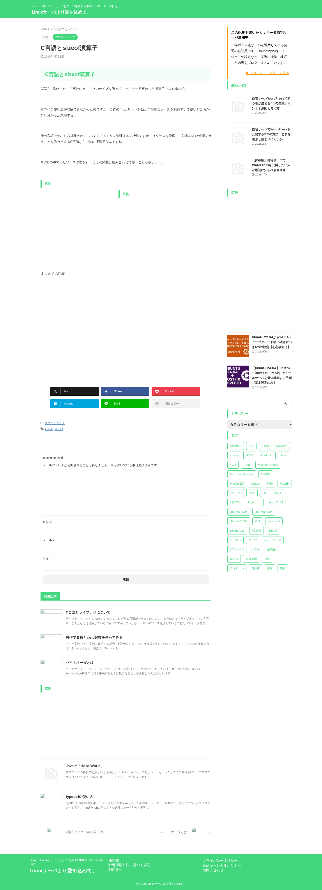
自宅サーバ (237, 568)
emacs (234, 455)
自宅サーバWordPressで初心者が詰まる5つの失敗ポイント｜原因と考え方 (271, 103)
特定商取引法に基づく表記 (129, 865)
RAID (252, 493)
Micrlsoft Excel (268, 464)
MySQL (266, 474)
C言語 (49, 429)
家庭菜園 (251, 559)
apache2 (235, 446)
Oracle (255, 483)
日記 (267, 559)
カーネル (235, 540)
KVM (233, 464)
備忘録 (59, 429)
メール (49, 540)
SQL (265, 493)
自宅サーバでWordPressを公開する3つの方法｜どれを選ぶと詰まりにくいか (271, 134)
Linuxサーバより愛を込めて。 (61, 12)
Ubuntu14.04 (239, 511)
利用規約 (115, 869)
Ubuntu (253, 502)
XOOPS (256, 530)
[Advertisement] (77, 220)
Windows (274, 521)
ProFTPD (236, 493)
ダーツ (252, 540)
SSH (278, 493)
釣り (283, 568)
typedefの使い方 (79, 796)
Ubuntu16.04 (263, 511)
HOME (113, 860)
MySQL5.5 (237, 483)
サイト (47, 558)
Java (283, 455)
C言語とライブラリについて (88, 612)
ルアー (255, 549)
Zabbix (273, 530)
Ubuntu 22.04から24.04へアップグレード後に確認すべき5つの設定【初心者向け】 (272, 342)
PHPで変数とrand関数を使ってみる (94, 637)
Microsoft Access (242, 474)
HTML (250, 455)
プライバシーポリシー (220, 860)
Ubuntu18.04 (239, 521)
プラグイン (237, 549)
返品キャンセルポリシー (222, 865)
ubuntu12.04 (274, 502)
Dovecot (282, 446)
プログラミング (55, 423)
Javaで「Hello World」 (85, 766)
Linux (247, 464)
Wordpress (237, 530)
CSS (251, 446)
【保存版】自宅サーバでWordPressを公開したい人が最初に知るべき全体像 (271, 165)
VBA (257, 521)
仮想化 (271, 549)
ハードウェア (272, 540)
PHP (270, 483)
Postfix (284, 483)
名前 (47, 522)
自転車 (255, 568)
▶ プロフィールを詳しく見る (267, 73)
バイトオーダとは (80, 662)
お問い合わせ (213, 870)
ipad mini (267, 455)
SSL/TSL (235, 502)
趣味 (270, 568)
